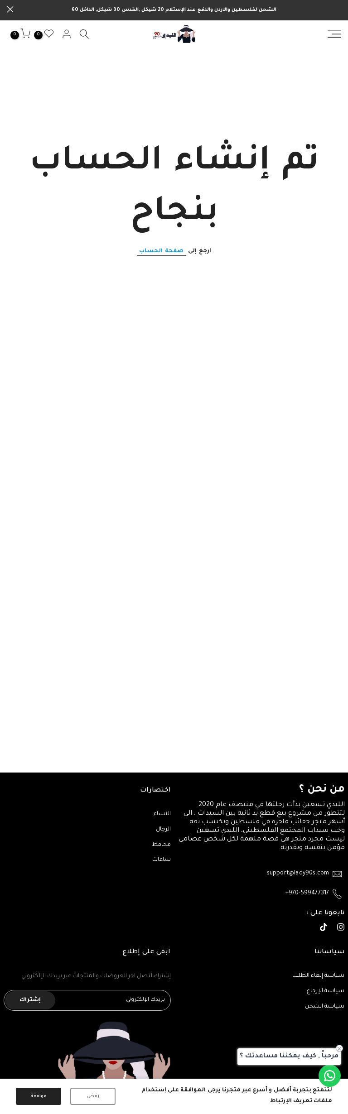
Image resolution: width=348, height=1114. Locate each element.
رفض (93, 1096)
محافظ (161, 845)
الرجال (163, 829)
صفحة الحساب (161, 251)
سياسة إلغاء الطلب (318, 976)
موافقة (38, 1096)
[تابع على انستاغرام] (341, 928)
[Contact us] (330, 1076)
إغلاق (337, 9)
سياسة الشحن (324, 1007)
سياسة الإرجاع (325, 991)
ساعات (161, 860)
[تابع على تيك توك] (323, 928)
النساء (162, 814)
